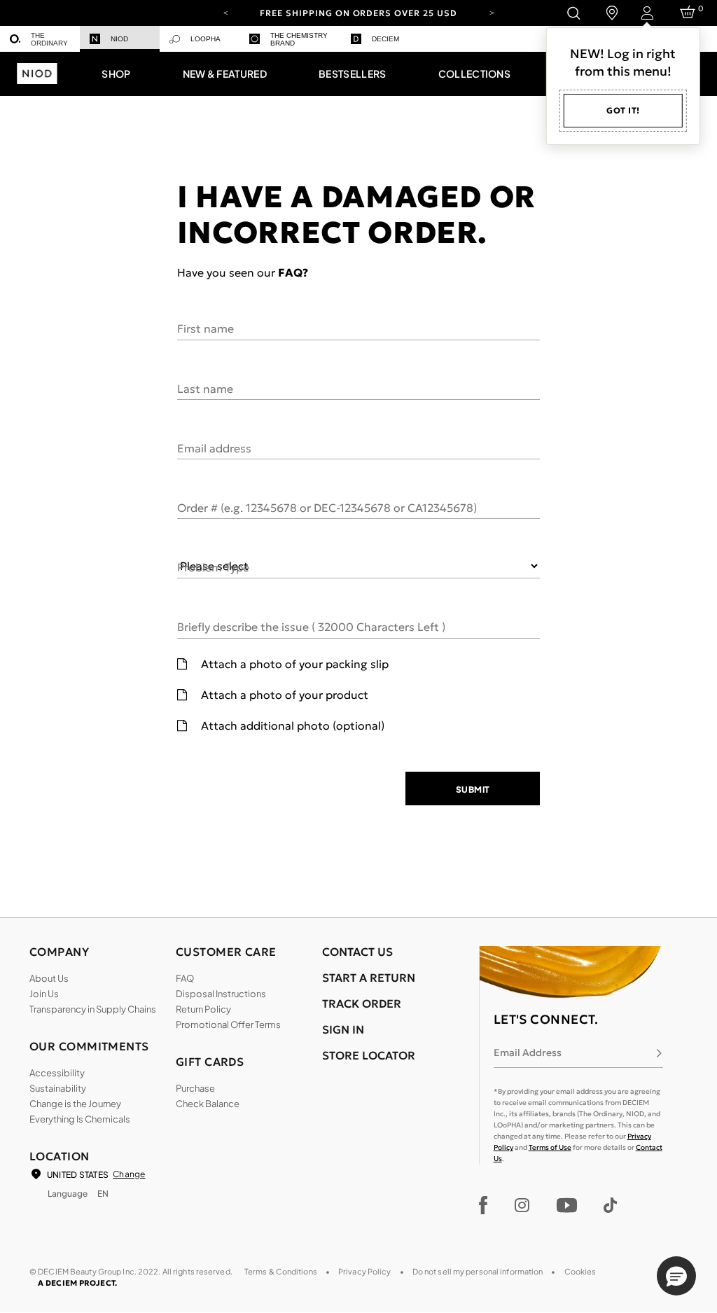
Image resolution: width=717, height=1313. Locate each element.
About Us (49, 978)
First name (205, 327)
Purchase (195, 1088)
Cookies (580, 1271)
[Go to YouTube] (566, 1205)
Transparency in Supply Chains (92, 1009)
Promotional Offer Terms (228, 1024)
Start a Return (368, 978)
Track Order (361, 1003)
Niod (119, 39)
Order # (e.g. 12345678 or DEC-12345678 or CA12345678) (327, 507)
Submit (473, 789)
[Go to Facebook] (483, 1205)
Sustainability (57, 1088)
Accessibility (57, 1072)
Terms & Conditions (280, 1271)
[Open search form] (573, 13)
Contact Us (357, 952)
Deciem (385, 39)
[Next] (492, 12)
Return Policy (203, 1009)
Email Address (528, 1052)
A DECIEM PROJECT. (77, 1283)
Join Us (44, 993)
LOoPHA (205, 39)
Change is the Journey (75, 1103)
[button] (116, 73)
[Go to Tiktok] (610, 1205)
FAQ (185, 978)
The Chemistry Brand (299, 39)
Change (129, 1174)
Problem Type (213, 566)
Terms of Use (550, 1147)
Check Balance (207, 1103)
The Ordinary (49, 39)
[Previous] (225, 12)
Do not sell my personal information (477, 1271)
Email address (214, 447)
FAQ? (293, 272)
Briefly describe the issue (311, 626)
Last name (205, 388)
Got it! (623, 110)
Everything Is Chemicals (79, 1119)
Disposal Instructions (221, 993)
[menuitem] (40, 39)
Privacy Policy (364, 1271)
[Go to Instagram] (522, 1205)
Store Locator (368, 1055)
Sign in (343, 1029)
